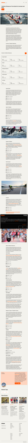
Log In (19, 435)
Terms (19, 430)
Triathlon (6, 392)
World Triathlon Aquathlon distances (16, 336)
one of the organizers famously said (13, 203)
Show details (24, 224)
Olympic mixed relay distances (10, 286)
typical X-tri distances (16, 348)
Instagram (11, 435)
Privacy (20, 431)
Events (3, 392)
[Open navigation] (26, 2)
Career (20, 425)
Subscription (11, 425)
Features (11, 424)
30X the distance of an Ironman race (12, 301)
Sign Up (20, 434)
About (19, 424)
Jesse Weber (11, 11)
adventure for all (17, 374)
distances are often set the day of (16, 361)
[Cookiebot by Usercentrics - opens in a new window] (24, 215)
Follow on (16, 383)
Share (3, 9)
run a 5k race (14, 120)
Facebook (11, 434)
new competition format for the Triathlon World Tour (13, 255)
